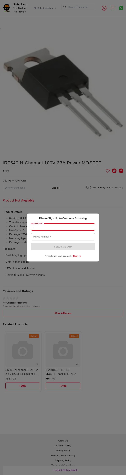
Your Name (38, 224)
